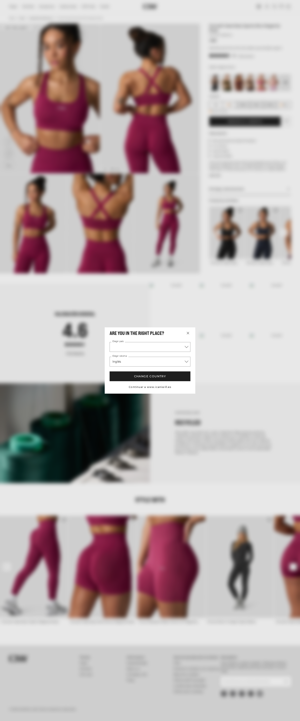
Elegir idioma (119, 356)
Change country (150, 376)
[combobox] (150, 347)
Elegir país (117, 341)
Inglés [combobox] (116, 361)
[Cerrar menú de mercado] (188, 333)
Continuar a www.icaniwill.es (150, 387)
